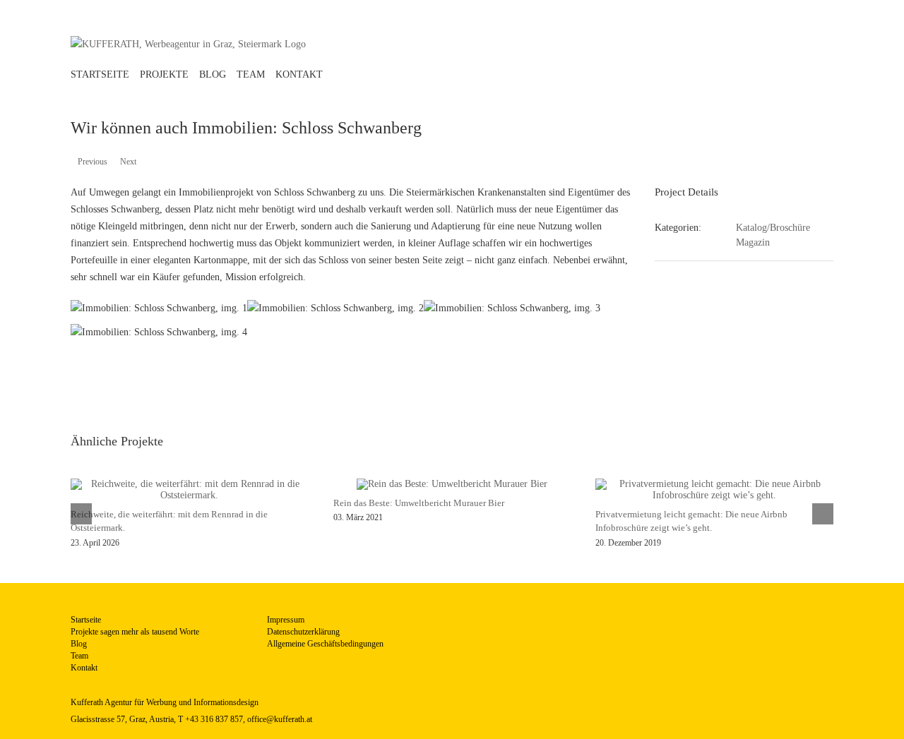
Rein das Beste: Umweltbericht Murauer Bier (418, 503)
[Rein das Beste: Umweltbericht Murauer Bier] (452, 484)
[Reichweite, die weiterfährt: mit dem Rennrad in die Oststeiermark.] (190, 484)
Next (128, 162)
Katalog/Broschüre (773, 227)
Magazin (753, 242)
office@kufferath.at (279, 719)
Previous (92, 162)
